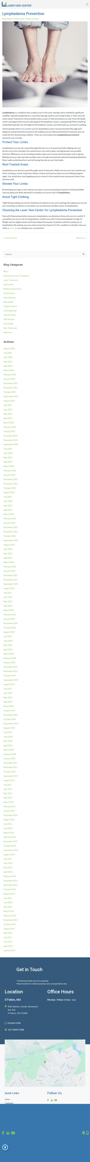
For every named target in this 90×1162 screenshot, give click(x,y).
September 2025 (11, 396)
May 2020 (8, 645)
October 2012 (10, 924)
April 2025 (8, 418)
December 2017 (10, 763)
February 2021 (10, 614)
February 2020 (10, 658)
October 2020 (10, 628)
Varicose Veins (10, 315)
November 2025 (11, 388)
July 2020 (8, 636)
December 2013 (10, 881)
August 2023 (9, 492)
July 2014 (8, 859)
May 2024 (8, 457)
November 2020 (11, 623)
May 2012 (8, 933)
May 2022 (8, 553)
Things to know (32, 19)
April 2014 (8, 872)
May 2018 (8, 741)
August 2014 (9, 854)
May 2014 (8, 867)
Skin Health (8, 302)
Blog (4, 19)
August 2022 (9, 545)
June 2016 (8, 828)
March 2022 (9, 562)
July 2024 (8, 449)
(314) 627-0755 (14, 1023)
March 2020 (9, 654)
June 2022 (8, 549)
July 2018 (8, 732)
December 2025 (10, 383)
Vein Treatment (10, 328)
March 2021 (9, 610)
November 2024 (11, 440)
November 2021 (11, 580)
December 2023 (10, 479)
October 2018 (10, 719)
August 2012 (9, 929)
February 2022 (10, 566)
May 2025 (8, 414)
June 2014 (8, 863)
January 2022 (9, 571)
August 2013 (9, 894)
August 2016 (9, 819)
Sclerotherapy (10, 297)
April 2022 (8, 558)
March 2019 (9, 706)
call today (13, 228)
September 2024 (11, 444)
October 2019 (10, 675)
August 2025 (9, 401)
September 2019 (11, 680)
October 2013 (10, 889)
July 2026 (8, 353)
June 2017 (8, 789)
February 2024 (10, 470)
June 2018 (8, 737)
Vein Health (8, 324)
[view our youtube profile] (55, 1100)
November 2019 (11, 671)
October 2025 (10, 392)
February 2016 (10, 837)
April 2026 (8, 366)
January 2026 (9, 379)
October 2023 (10, 488)
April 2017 (8, 798)
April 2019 (8, 702)
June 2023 (8, 501)
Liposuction (9, 284)
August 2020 (9, 632)
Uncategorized (10, 310)
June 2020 (8, 641)
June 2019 (8, 693)
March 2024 (9, 466)
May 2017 (8, 793)
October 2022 (10, 536)
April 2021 (8, 606)
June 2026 (8, 357)
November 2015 (11, 841)
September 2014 (11, 850)
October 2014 (10, 846)
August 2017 (9, 780)
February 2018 (10, 754)
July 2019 (8, 689)
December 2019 (10, 667)
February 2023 (10, 518)
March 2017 (9, 802)
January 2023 (9, 523)
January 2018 (9, 758)
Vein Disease (9, 319)
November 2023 (11, 484)
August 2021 (9, 588)
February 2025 (10, 427)
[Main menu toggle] (87, 4)
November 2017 (11, 767)
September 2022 (11, 540)
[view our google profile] (52, 1100)
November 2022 (11, 532)
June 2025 (8, 409)
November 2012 (11, 920)
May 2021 (8, 601)
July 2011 (8, 937)
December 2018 (10, 715)
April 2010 (8, 946)
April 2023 (8, 510)
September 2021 (11, 584)
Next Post (81, 238)
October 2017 (10, 771)
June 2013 (8, 902)
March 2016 (9, 833)
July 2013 (8, 898)
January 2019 (9, 710)
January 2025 (9, 431)
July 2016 (8, 824)
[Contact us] (84, 1133)
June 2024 (8, 453)
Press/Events (9, 293)
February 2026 (10, 374)
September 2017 (11, 776)
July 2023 (8, 497)
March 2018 (9, 750)
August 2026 (9, 348)
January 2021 (9, 619)
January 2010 (9, 950)
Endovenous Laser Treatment (16, 276)
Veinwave (8, 332)
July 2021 (8, 593)
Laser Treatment (11, 280)
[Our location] (87, 1133)
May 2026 (8, 361)
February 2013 (10, 915)
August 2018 (9, 728)
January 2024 (9, 475)
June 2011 (8, 942)
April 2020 (8, 649)
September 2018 (11, 723)
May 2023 (8, 505)
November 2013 (11, 885)
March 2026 (9, 370)
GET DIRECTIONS (16, 1030)
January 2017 (9, 811)
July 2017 (8, 785)
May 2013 (8, 907)
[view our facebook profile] (48, 1100)
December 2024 (10, 436)
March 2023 (9, 514)
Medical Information (16, 19)
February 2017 (10, 806)
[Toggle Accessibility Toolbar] (5, 1147)
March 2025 (9, 423)
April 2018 (8, 745)
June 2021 (8, 597)
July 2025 (8, 405)
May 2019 (8, 697)
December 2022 (10, 527)
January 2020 (9, 662)
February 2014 (10, 876)
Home (7, 1099)
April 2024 (8, 462)
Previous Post (10, 238)
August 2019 (9, 684)
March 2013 (9, 911)
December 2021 (10, 575)
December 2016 (10, 815)
